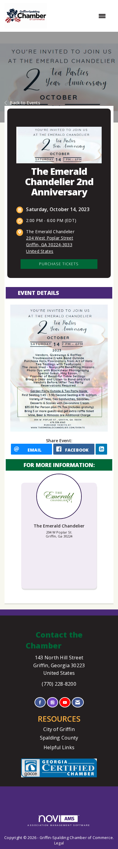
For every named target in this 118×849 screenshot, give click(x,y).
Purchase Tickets (59, 263)
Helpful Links (59, 747)
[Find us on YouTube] (64, 702)
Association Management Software (59, 825)
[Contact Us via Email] (78, 702)
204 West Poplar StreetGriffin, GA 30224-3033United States (49, 244)
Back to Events (25, 103)
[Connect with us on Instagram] (52, 702)
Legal (59, 843)
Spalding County (59, 737)
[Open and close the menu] (79, 16)
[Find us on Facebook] (40, 702)
